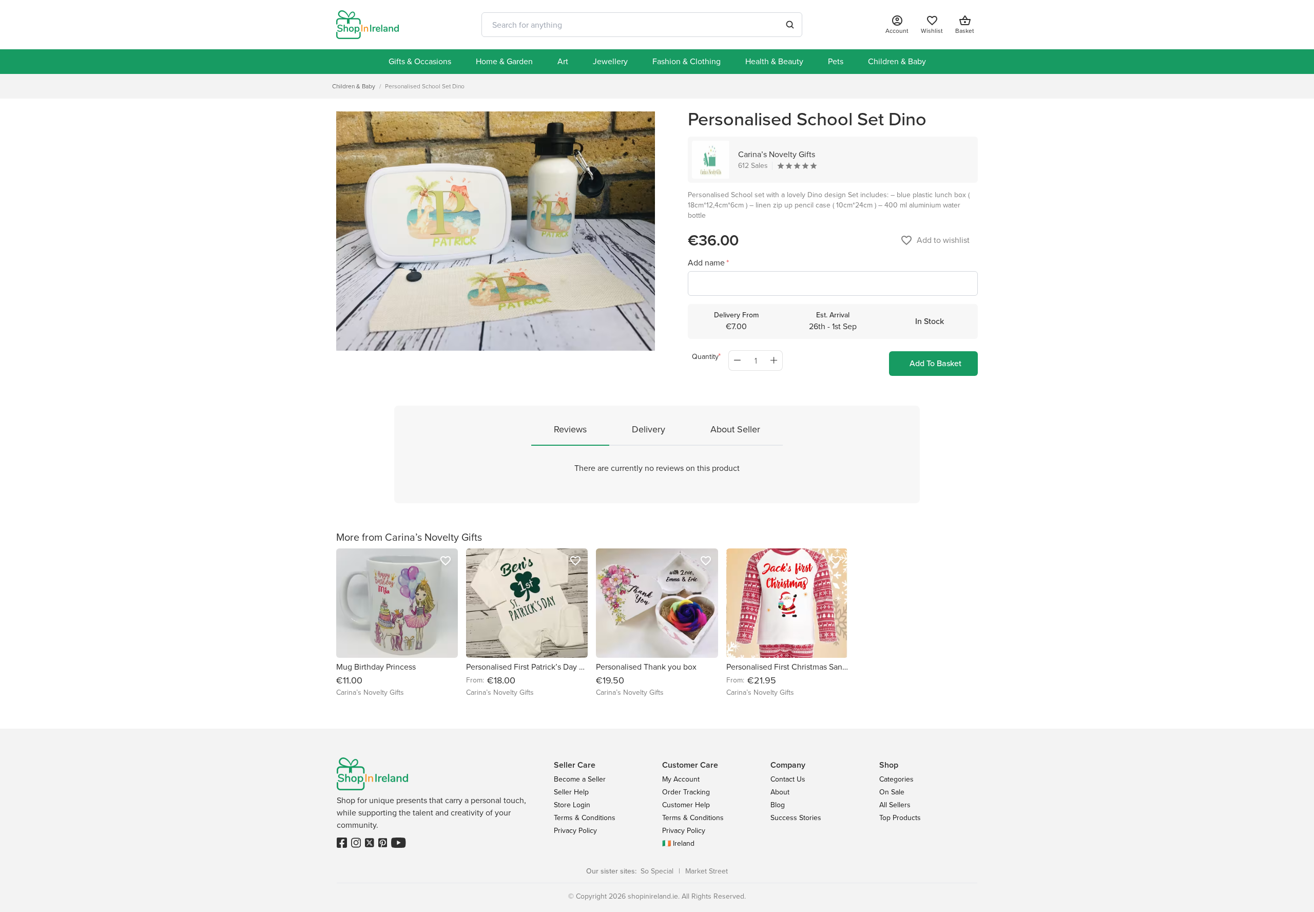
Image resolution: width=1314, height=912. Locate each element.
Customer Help (686, 805)
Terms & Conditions (584, 817)
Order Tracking (686, 792)
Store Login (572, 805)
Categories (896, 779)
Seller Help (571, 792)
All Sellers (895, 805)
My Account (681, 779)
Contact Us (787, 779)
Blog (777, 805)
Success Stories (795, 817)
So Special (657, 871)
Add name (707, 263)
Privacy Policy (575, 830)
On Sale (891, 792)
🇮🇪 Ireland (678, 843)
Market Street (706, 871)
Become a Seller (580, 779)
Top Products (900, 817)
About (779, 792)
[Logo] (367, 24)
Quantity (705, 356)
